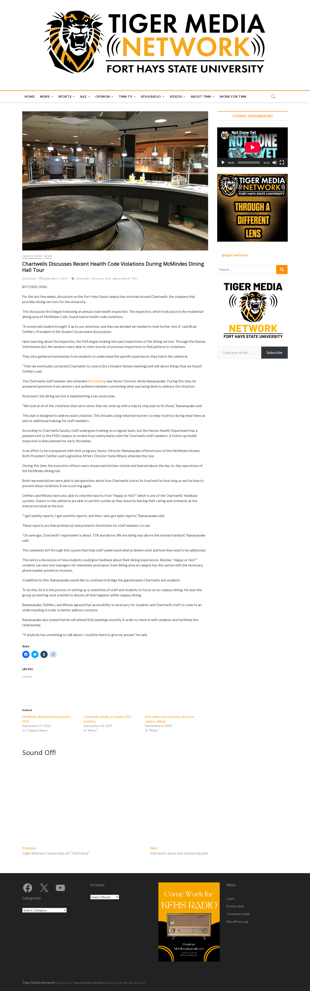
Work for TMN (233, 96)
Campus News (32, 256)
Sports (64, 96)
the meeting (97, 381)
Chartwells (83, 278)
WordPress (100, 982)
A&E (83, 96)
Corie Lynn (97, 278)
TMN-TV (125, 96)
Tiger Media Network (38, 982)
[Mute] (274, 162)
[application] (252, 147)
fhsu (108, 278)
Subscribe (274, 352)
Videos (176, 96)
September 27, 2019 (55, 278)
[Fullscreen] (282, 162)
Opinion (102, 96)
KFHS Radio (151, 96)
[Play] (223, 162)
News (45, 96)
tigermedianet (121, 278)
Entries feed (235, 906)
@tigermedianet (235, 255)
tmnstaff (30, 278)
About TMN (201, 96)
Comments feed (237, 914)
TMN (134, 278)
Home (30, 96)
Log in (230, 898)
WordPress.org (237, 921)
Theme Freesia (82, 982)
